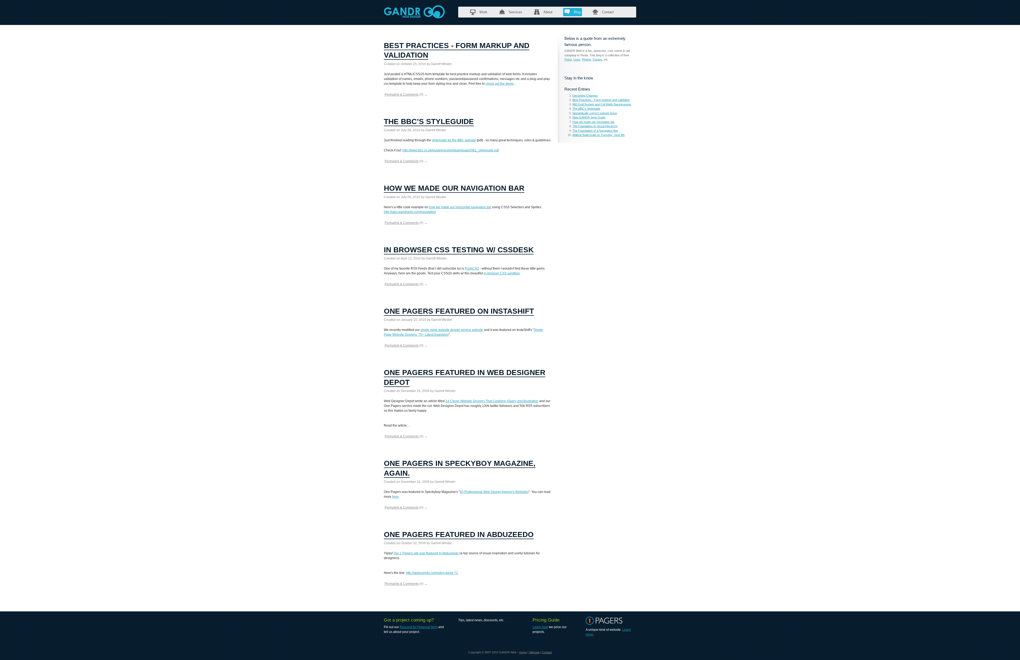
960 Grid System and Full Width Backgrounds (601, 104)
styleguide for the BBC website (454, 140)
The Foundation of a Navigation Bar (595, 130)
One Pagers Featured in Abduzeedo (459, 534)
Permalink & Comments (402, 94)
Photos (586, 59)
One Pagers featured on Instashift (459, 311)
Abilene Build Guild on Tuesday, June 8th (598, 135)
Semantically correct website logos (594, 113)
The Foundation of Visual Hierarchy (595, 126)
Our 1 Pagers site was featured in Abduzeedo (426, 553)
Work (483, 12)
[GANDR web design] (414, 16)
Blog (577, 12)
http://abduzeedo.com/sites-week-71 (432, 573)
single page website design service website (451, 330)
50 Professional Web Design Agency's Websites (494, 492)
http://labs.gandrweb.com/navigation (410, 212)
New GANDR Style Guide (588, 117)
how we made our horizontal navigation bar (460, 207)
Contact (608, 12)
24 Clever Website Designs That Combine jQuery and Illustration (491, 401)
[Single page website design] (606, 623)
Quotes (597, 59)
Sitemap (534, 652)
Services (515, 12)
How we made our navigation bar (454, 188)
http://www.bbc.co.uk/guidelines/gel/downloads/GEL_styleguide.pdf (450, 150)
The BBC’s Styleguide (429, 121)
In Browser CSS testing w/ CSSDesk (459, 250)
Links (576, 59)
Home (523, 652)
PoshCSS (472, 268)
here (395, 497)
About (547, 12)
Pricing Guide (546, 620)
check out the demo (500, 84)
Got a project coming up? (409, 620)
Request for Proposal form (418, 627)
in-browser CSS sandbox (502, 273)
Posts (568, 59)
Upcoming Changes (585, 95)
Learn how (540, 627)
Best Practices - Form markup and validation (601, 99)
